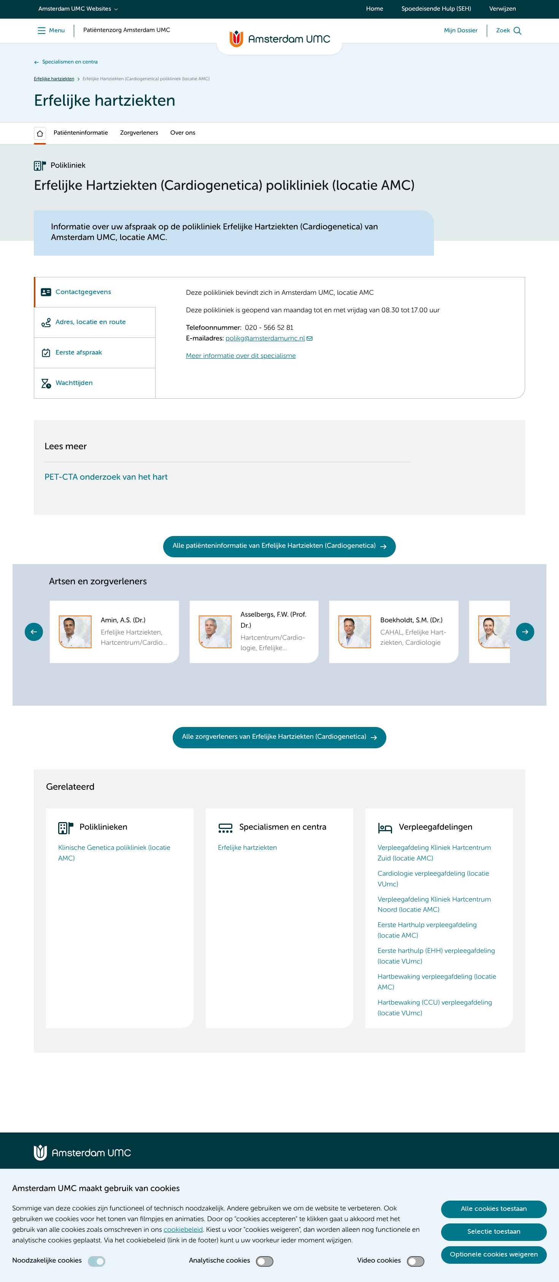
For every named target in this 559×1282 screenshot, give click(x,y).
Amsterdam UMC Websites (74, 9)
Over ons (182, 133)
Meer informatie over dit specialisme (241, 356)
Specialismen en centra (70, 62)
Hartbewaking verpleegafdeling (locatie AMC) (437, 982)
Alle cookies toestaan (494, 1209)
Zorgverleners (139, 133)
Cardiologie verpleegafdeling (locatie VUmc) (433, 879)
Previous (34, 632)
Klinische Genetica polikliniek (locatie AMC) (114, 853)
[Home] (40, 133)
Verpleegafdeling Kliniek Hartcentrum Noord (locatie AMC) (434, 905)
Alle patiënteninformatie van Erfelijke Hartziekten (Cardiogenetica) (274, 546)
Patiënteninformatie (81, 133)
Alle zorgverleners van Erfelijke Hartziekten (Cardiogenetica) (274, 737)
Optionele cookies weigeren (494, 1254)
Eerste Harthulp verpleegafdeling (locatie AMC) (427, 931)
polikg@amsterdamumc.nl (265, 339)
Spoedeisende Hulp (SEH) (436, 9)
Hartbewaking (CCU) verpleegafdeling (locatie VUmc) (435, 1008)
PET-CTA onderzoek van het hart (106, 478)
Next (525, 632)
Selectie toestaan (494, 1231)
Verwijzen (502, 9)
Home (374, 9)
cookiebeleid (183, 1230)
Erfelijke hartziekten (54, 79)
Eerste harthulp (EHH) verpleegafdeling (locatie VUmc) (436, 956)
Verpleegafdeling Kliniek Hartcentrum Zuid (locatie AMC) (434, 853)
